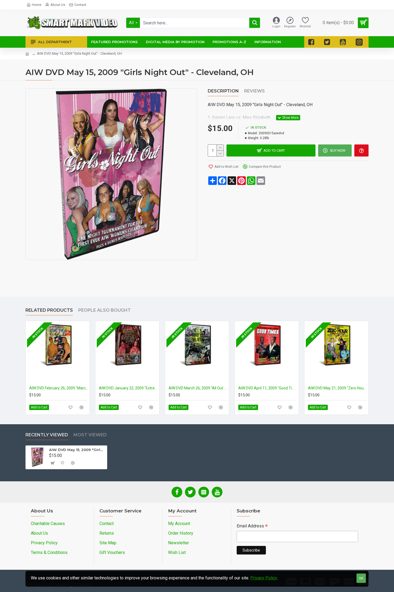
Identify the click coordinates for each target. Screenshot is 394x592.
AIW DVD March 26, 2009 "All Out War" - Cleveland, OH (198, 388)
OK (361, 578)
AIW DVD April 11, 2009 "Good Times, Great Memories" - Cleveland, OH (267, 388)
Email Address (252, 526)
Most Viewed (90, 434)
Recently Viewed (46, 434)
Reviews (254, 91)
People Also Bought (104, 310)
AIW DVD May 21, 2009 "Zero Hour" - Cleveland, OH (337, 388)
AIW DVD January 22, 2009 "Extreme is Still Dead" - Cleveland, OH (128, 388)
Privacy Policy (263, 577)
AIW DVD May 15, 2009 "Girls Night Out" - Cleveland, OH (77, 450)
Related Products (49, 310)
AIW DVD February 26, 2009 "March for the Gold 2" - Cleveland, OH (58, 388)
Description (223, 91)
